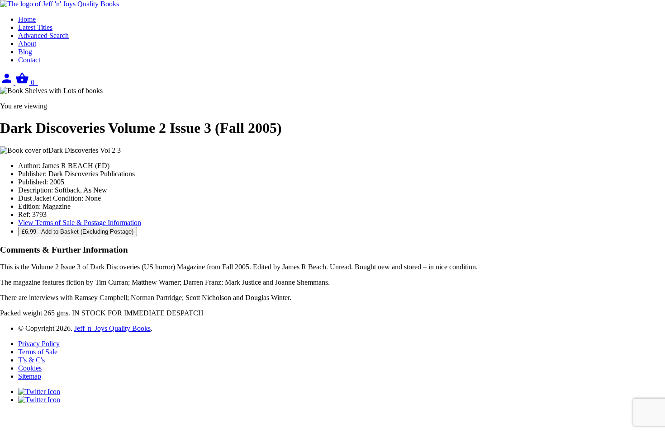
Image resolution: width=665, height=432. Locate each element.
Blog (25, 52)
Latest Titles (35, 27)
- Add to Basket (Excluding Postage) (77, 231)
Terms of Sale (37, 352)
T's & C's (31, 360)
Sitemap (29, 376)
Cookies (30, 368)
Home (27, 19)
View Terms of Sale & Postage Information (79, 222)
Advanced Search (43, 35)
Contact (29, 60)
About (27, 43)
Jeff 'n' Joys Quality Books (112, 328)
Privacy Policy (39, 343)
